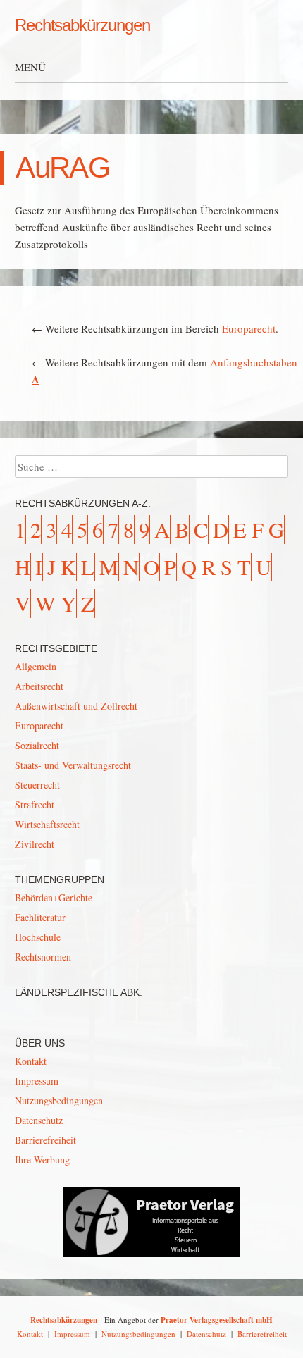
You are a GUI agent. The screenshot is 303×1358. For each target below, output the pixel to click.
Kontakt (31, 1061)
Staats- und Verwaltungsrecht (73, 765)
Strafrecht (34, 804)
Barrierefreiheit (45, 1140)
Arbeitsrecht (39, 686)
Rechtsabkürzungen (82, 25)
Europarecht (249, 328)
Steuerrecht (37, 784)
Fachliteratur (40, 917)
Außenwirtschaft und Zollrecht (76, 705)
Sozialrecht (37, 745)
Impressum (36, 1080)
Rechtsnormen (43, 956)
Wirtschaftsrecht (47, 824)
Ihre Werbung (42, 1159)
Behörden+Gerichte (53, 897)
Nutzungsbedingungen (59, 1100)
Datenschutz (39, 1120)
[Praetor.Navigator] (151, 1253)
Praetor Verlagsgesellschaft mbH (217, 1320)
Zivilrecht (34, 844)
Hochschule (38, 937)
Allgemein (35, 666)
